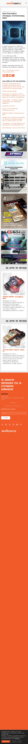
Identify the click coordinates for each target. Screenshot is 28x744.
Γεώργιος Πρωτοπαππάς (9, 91)
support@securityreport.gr (13, 406)
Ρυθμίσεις (14, 741)
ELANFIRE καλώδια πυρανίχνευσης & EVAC (13, 114)
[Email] (20, 424)
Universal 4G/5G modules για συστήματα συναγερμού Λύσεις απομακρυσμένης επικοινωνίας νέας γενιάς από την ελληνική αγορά (13, 86)
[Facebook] (2, 424)
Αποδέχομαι (5, 741)
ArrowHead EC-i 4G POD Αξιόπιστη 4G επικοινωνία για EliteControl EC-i (13, 124)
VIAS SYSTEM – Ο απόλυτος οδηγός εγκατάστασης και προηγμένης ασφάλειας (12, 101)
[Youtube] (17, 424)
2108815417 (12, 403)
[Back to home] (14, 3)
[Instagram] (13, 424)
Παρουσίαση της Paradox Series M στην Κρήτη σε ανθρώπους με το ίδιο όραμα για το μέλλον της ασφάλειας (13, 95)
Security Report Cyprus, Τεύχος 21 (13, 351)
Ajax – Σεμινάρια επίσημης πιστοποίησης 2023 (10, 71)
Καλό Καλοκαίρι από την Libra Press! (13, 128)
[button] (26, 3)
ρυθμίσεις (17, 738)
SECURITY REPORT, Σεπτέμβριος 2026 (13, 298)
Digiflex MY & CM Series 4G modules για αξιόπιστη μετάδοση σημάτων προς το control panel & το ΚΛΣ (13, 119)
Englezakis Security (8, 106)
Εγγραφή (6, 418)
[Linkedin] (6, 424)
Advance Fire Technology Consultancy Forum (10, 109)
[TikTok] (9, 424)
